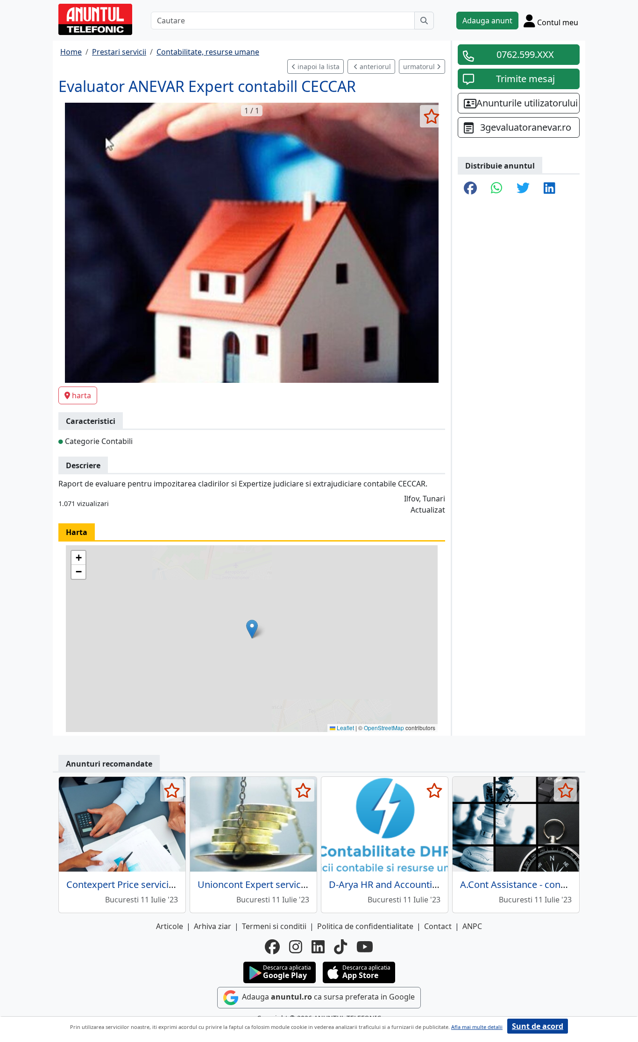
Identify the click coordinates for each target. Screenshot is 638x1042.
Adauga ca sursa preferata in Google (327, 997)
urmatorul (420, 66)
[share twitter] (523, 188)
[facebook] (272, 947)
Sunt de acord (537, 1026)
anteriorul (374, 66)
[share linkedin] (549, 188)
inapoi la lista (318, 66)
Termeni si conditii (274, 926)
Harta (76, 532)
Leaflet (344, 728)
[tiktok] (340, 947)
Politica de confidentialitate (365, 926)
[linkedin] (318, 947)
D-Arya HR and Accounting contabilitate (414, 884)
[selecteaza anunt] (431, 116)
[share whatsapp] (497, 188)
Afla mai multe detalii (477, 1026)
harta (81, 395)
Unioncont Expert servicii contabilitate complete (301, 884)
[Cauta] (424, 20)
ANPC (472, 926)
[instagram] (295, 947)
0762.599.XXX (525, 54)
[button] (252, 629)
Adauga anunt (487, 20)
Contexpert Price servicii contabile (139, 884)
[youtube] (364, 947)
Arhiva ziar (212, 926)
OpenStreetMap (384, 728)
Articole (169, 926)
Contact (438, 926)
